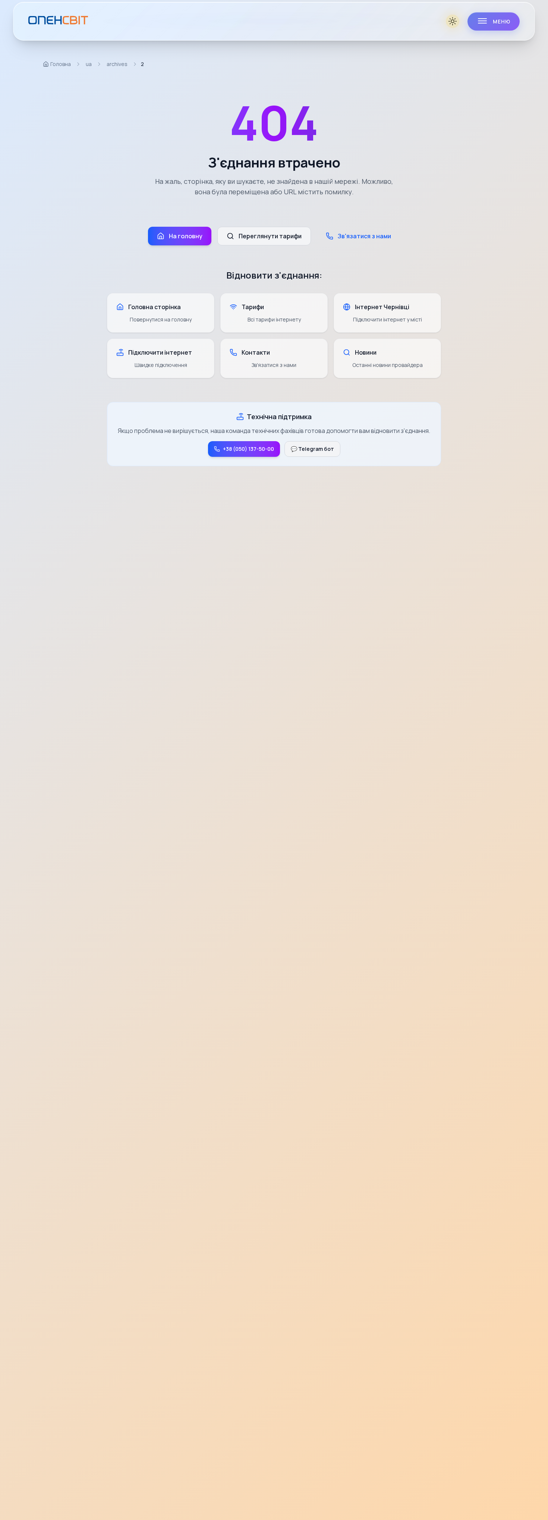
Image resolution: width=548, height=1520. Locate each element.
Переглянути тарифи (270, 236)
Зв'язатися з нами (364, 236)
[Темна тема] (453, 21)
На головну (185, 236)
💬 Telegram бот (312, 448)
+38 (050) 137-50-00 (248, 448)
